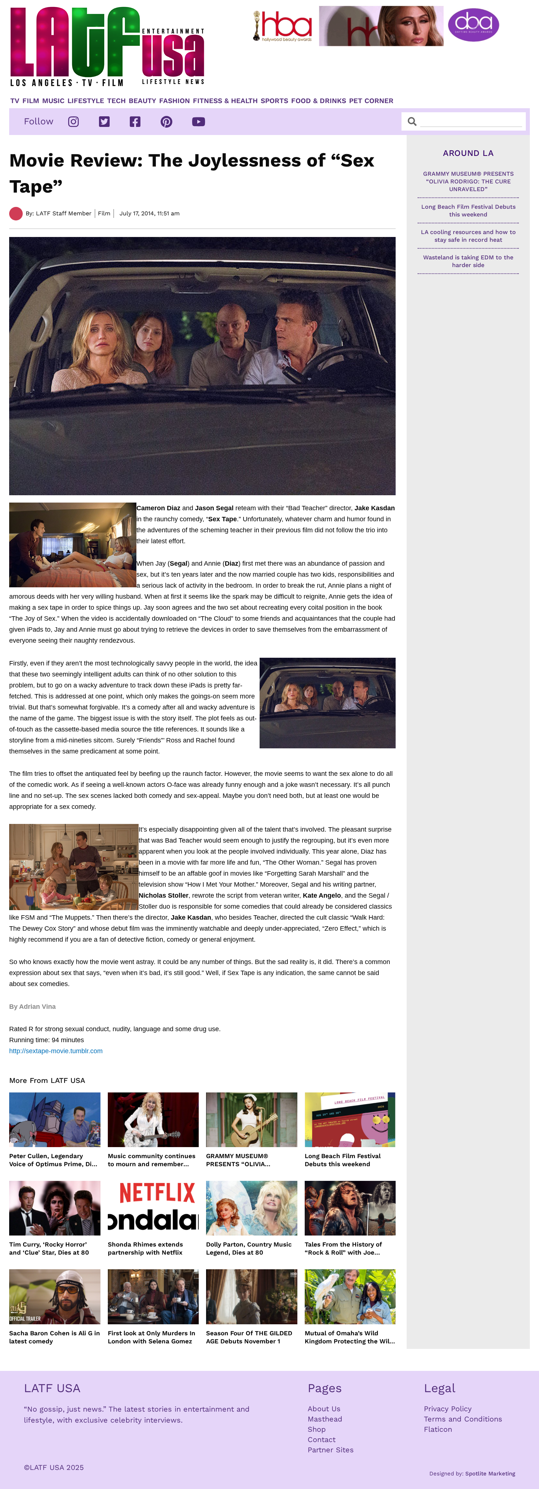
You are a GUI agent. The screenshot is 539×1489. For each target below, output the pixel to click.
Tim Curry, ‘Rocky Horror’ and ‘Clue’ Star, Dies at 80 (49, 1248)
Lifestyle (85, 101)
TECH (116, 101)
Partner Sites (331, 1449)
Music (53, 101)
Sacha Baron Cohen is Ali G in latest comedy (54, 1337)
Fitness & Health (225, 101)
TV (14, 101)
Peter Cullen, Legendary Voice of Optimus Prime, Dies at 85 (54, 1160)
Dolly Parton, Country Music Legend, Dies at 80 (249, 1248)
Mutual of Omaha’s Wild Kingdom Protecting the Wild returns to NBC (349, 1337)
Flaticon (438, 1429)
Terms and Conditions (463, 1419)
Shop (317, 1429)
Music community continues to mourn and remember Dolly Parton (151, 1160)
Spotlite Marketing (490, 1473)
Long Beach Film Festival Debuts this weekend (343, 1160)
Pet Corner (371, 101)
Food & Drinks (318, 101)
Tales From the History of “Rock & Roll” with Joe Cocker (343, 1248)
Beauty (142, 101)
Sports (274, 101)
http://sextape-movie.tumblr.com (56, 1051)
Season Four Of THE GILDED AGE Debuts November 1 (249, 1337)
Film (30, 101)
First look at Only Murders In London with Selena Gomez (151, 1337)
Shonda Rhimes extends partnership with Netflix (145, 1248)
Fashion (174, 101)
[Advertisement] (382, 68)
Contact (322, 1439)
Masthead (325, 1419)
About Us (324, 1408)
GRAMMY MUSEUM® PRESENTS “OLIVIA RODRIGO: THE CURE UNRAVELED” (238, 1160)
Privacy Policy (448, 1408)
